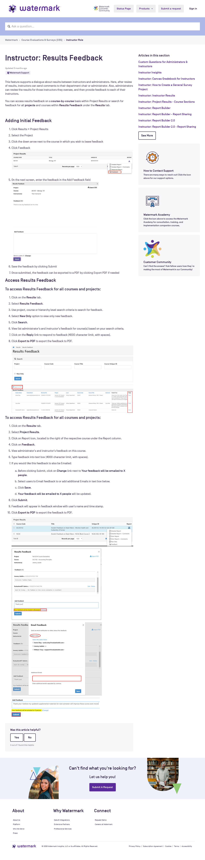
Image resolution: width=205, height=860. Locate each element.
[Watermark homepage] (35, 8)
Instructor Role (74, 40)
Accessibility (187, 846)
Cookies (168, 846)
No (30, 737)
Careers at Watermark (103, 824)
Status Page (124, 8)
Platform (16, 824)
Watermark (11, 40)
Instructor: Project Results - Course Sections (166, 102)
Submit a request (171, 8)
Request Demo (101, 820)
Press (15, 833)
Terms (176, 846)
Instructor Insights (150, 72)
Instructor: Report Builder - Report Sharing (165, 114)
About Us (16, 820)
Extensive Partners (62, 824)
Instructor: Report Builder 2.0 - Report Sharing (167, 126)
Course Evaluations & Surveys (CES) (41, 40)
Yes (16, 737)
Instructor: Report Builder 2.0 (156, 120)
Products (144, 8)
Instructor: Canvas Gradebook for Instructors (166, 78)
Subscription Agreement (153, 846)
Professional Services (63, 829)
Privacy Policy (134, 846)
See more (147, 135)
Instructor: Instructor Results (156, 95)
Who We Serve (18, 829)
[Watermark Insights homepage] (24, 846)
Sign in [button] (193, 8)
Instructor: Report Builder (154, 108)
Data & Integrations (62, 820)
